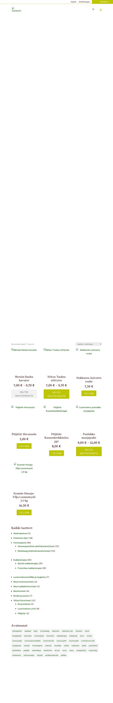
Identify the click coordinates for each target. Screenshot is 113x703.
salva (71, 650)
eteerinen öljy (67, 631)
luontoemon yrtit (87, 641)
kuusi (82, 636)
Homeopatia (20, 542)
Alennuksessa (20, 533)
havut (87, 631)
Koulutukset (24, 603)
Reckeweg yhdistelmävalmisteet (34, 550)
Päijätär (22, 613)
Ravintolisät (20, 591)
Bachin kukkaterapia (28, 563)
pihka (84, 645)
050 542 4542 (56, 693)
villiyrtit (40, 655)
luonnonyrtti (74, 641)
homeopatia (39, 636)
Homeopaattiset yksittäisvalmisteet (36, 546)
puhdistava (16, 650)
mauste (27, 645)
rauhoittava (36, 650)
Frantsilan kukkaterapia (29, 568)
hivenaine (28, 636)
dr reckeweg (44, 631)
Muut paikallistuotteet (25, 586)
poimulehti (93, 645)
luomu (89, 636)
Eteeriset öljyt (21, 537)
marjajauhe (16, 645)
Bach (35, 631)
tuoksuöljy (93, 650)
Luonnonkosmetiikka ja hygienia (30, 576)
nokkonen (75, 645)
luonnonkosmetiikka (33, 641)
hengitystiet (16, 636)
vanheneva (16, 655)
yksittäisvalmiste (51, 655)
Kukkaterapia (20, 559)
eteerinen (55, 631)
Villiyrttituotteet (22, 600)
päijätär (26, 650)
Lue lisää (89, 393)
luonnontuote (48, 641)
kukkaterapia (62, 636)
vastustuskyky (29, 655)
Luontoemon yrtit (27, 608)
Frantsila (79, 631)
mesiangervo (37, 645)
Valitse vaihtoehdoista (24, 393)
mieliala (48, 645)
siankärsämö (81, 650)
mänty (66, 645)
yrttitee (63, 655)
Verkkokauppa (84, 2)
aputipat (28, 631)
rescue (57, 650)
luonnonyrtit (61, 641)
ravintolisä (48, 650)
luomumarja (17, 641)
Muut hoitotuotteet (24, 581)
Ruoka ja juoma (21, 595)
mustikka (57, 645)
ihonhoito (50, 636)
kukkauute (73, 636)
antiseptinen (17, 631)
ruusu (64, 650)
